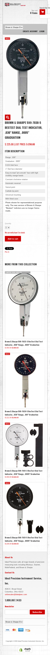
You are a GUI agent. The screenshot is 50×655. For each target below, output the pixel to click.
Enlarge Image (7, 117)
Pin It (7, 252)
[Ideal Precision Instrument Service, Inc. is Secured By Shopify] (25, 652)
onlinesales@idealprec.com (16, 594)
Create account (30, 31)
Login (41, 31)
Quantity (8, 224)
